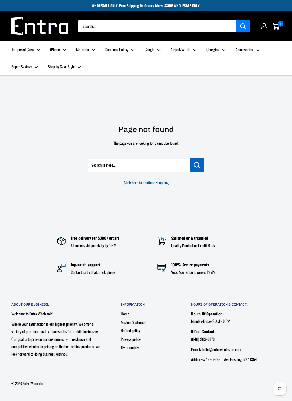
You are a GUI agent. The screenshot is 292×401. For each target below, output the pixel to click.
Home (125, 314)
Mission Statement (134, 322)
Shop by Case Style (61, 67)
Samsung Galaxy (116, 49)
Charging (212, 49)
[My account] (264, 26)
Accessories (245, 49)
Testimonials (130, 348)
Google (149, 49)
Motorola (82, 49)
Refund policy (130, 330)
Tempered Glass (22, 49)
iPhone (55, 49)
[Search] (243, 26)
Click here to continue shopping (146, 183)
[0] (275, 26)
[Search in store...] (197, 165)
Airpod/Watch (180, 49)
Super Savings (21, 67)
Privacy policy (131, 339)
